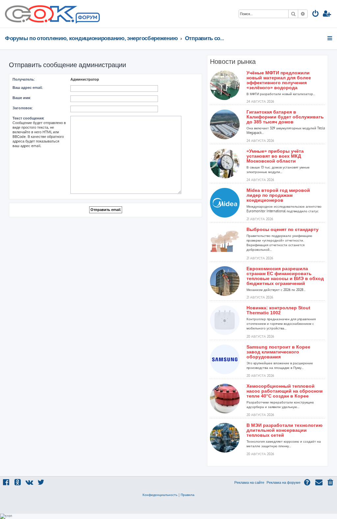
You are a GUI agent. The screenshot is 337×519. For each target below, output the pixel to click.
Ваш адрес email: (28, 87)
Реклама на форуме (283, 482)
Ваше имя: (22, 97)
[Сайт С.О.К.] (52, 13)
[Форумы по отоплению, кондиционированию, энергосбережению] (87, 18)
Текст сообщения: (28, 118)
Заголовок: (23, 108)
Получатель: (24, 79)
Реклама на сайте (249, 482)
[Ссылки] (330, 38)
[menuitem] (315, 14)
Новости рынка (233, 61)
